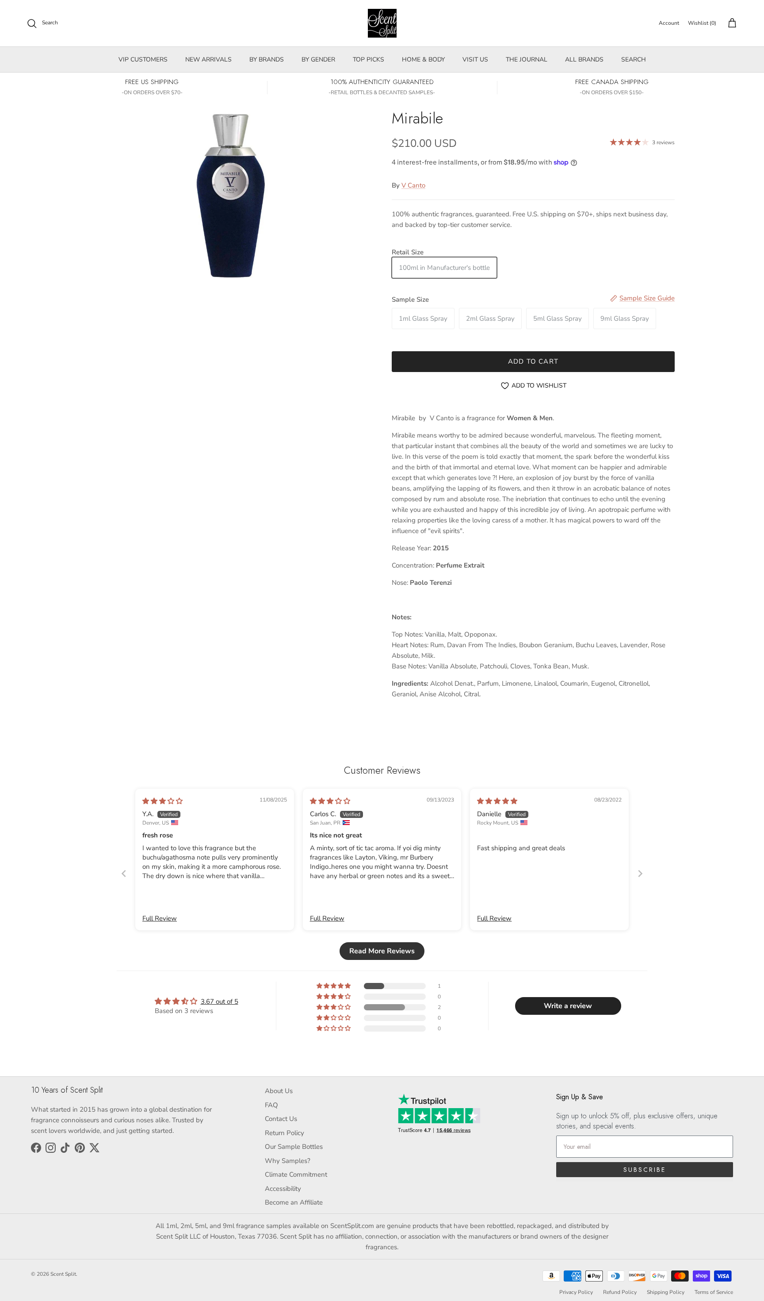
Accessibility (283, 1188)
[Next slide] (640, 873)
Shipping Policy (665, 1292)
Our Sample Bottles (294, 1146)
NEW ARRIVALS (208, 59)
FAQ (271, 1105)
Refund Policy (620, 1292)
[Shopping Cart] (730, 23)
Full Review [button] (159, 918)
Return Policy (284, 1132)
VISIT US (475, 59)
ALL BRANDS (584, 59)
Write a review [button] (568, 1006)
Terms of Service (714, 1292)
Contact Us (281, 1118)
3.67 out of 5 (219, 1001)
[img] (162, 801)
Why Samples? (287, 1160)
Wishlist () (702, 23)
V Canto (413, 185)
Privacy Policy (576, 1292)
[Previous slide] (124, 873)
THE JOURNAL (526, 59)
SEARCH (633, 59)
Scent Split (63, 1274)
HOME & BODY (423, 59)
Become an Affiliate (294, 1202)
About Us (279, 1090)
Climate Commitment (296, 1174)
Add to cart (533, 361)
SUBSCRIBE (644, 1169)
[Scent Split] (382, 23)
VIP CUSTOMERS (143, 59)
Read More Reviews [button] (382, 951)
